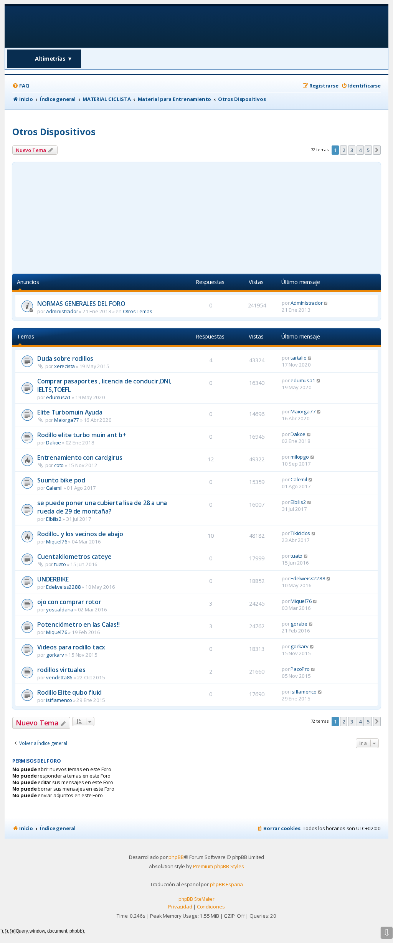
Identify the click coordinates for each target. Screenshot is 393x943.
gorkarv (55, 654)
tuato (60, 564)
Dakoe (53, 442)
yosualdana (59, 609)
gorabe (299, 623)
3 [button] (351, 150)
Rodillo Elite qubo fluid (69, 692)
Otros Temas (137, 311)
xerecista (64, 366)
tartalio (298, 357)
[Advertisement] (196, 216)
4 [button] (360, 150)
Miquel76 (56, 541)
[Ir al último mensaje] (326, 302)
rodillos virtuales (61, 670)
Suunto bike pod (61, 480)
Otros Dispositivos (53, 131)
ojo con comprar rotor (69, 602)
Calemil (54, 487)
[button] (377, 150)
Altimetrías (54, 58)
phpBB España (226, 884)
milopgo (300, 456)
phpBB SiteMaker (196, 899)
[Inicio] (62, 26)
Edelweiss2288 (63, 586)
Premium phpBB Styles (218, 866)
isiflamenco (59, 700)
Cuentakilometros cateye (74, 556)
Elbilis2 (53, 518)
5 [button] (368, 150)
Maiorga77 (66, 419)
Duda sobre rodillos (65, 358)
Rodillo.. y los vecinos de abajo (80, 534)
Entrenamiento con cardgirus (79, 457)
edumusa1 (58, 397)
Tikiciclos (300, 533)
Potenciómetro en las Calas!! (78, 624)
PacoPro (300, 669)
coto (59, 465)
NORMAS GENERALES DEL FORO (81, 303)
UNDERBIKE (53, 579)
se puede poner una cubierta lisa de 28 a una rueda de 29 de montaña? (102, 507)
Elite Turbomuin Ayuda (69, 412)
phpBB (175, 857)
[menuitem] (20, 85)
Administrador (62, 311)
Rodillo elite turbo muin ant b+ (81, 435)
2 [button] (343, 150)
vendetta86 (59, 677)
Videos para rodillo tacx (71, 647)
